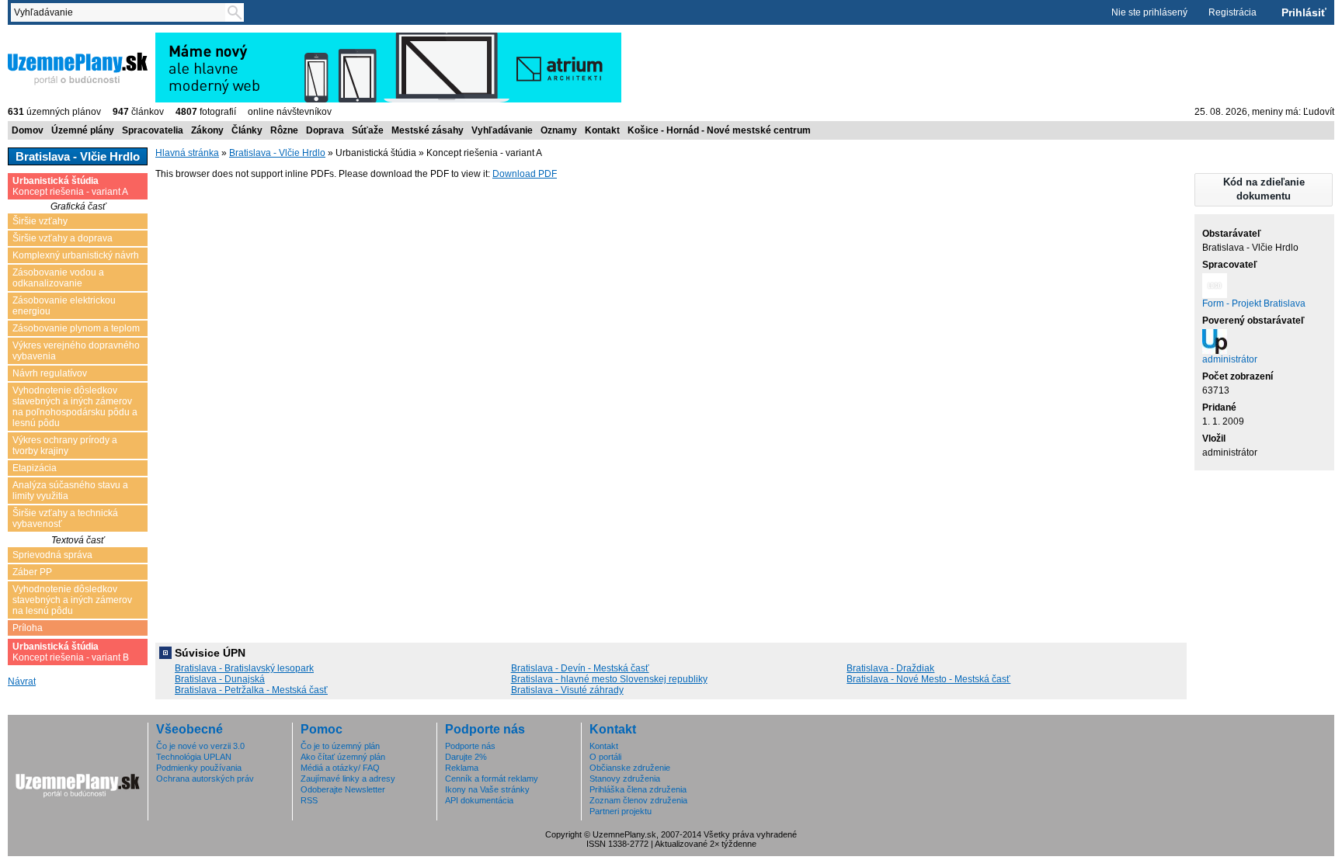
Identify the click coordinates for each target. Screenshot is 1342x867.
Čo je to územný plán (340, 746)
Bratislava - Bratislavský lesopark (244, 668)
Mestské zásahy (427, 130)
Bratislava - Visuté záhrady (567, 690)
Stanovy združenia (624, 778)
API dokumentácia (479, 800)
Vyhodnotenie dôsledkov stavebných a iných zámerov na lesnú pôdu (72, 600)
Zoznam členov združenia (638, 800)
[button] (1263, 189)
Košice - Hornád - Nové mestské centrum (719, 130)
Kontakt (602, 130)
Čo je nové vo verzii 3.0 (200, 746)
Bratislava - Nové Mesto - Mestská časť (928, 679)
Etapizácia (34, 468)
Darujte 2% (466, 756)
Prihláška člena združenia (638, 789)
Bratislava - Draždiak (890, 668)
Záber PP (32, 572)
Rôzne (284, 130)
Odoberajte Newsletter (343, 789)
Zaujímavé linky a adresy (348, 778)
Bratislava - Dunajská (220, 679)
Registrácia (1232, 12)
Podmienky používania (199, 767)
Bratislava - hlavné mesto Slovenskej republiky (609, 679)
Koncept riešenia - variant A (70, 186)
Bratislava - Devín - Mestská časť (580, 668)
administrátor (1229, 359)
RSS (309, 800)
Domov (27, 130)
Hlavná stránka (187, 152)
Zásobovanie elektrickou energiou (64, 306)
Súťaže (368, 130)
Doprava (325, 130)
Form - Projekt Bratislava (1253, 303)
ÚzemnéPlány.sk (45, 38)
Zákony (207, 130)
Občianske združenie (629, 767)
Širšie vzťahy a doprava (62, 238)
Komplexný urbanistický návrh (75, 255)
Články (246, 130)
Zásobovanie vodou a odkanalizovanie (58, 278)
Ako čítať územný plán (343, 756)
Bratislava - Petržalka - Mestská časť (251, 690)
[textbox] (121, 12)
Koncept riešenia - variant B (70, 652)
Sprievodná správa (52, 555)
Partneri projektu (620, 811)
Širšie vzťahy (40, 221)
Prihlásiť (1303, 12)
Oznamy (559, 130)
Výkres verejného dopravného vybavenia (76, 351)
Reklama (461, 767)
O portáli (605, 756)
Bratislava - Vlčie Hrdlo (277, 152)
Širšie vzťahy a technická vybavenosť (65, 518)
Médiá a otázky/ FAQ (340, 767)
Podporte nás (470, 746)
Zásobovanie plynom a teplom (76, 328)
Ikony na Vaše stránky (487, 789)
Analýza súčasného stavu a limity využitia (70, 490)
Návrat (22, 681)
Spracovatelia (152, 130)
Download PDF (524, 173)
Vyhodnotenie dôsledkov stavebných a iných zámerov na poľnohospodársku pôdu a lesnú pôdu (74, 406)
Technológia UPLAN (193, 756)
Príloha (27, 628)
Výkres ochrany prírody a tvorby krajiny (64, 445)
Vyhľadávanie (502, 130)
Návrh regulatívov (49, 373)
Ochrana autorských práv (205, 778)
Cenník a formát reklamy (491, 778)
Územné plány (82, 130)
